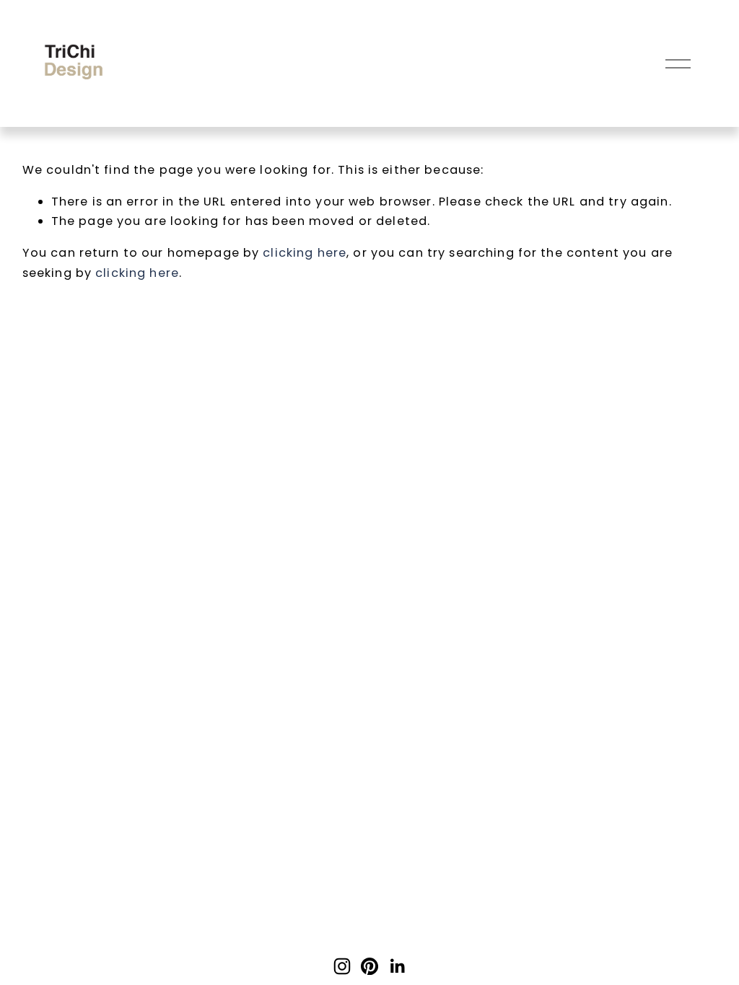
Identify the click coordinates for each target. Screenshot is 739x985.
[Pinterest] (369, 966)
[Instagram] (342, 966)
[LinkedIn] (397, 966)
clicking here (304, 252)
